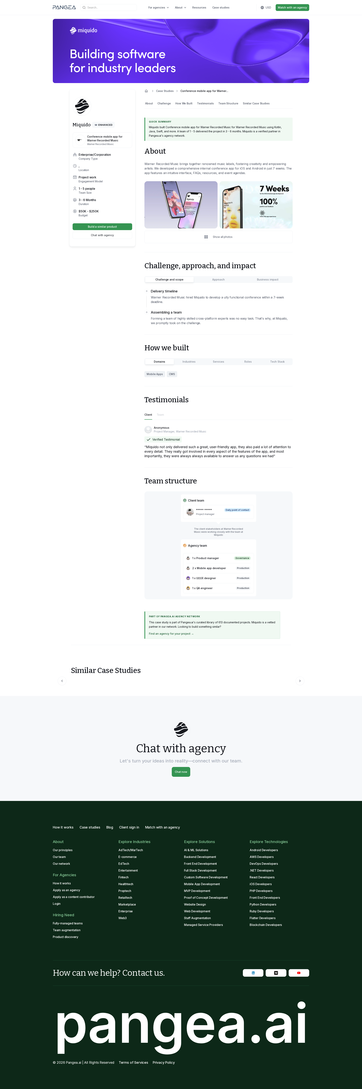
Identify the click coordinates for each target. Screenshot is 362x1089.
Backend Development (200, 857)
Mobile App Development (202, 884)
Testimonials (205, 103)
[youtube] (299, 973)
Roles (248, 361)
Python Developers (263, 904)
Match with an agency (292, 7)
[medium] (276, 973)
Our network (61, 863)
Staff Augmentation (197, 918)
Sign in (241, 7)
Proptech (124, 891)
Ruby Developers (262, 911)
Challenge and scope (169, 279)
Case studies (220, 7)
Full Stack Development (200, 870)
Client (148, 414)
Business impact (267, 279)
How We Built (184, 103)
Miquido (82, 124)
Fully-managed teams (68, 923)
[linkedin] (253, 973)
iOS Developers (261, 884)
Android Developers (264, 850)
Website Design (195, 904)
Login (57, 904)
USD (268, 7)
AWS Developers (262, 857)
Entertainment (128, 870)
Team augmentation (67, 930)
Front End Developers (265, 897)
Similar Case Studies (256, 103)
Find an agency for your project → (171, 633)
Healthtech (125, 884)
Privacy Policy (164, 1062)
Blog (109, 827)
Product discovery (65, 937)
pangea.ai (181, 1023)
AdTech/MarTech (130, 850)
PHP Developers (261, 891)
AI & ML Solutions (196, 850)
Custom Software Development (206, 877)
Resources (199, 7)
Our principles (62, 850)
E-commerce (127, 857)
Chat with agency (102, 235)
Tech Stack (277, 361)
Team (160, 414)
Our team (59, 857)
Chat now (181, 771)
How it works (63, 827)
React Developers (262, 877)
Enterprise (125, 911)
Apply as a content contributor (74, 897)
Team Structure (228, 103)
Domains (159, 361)
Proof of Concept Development (206, 897)
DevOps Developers (264, 863)
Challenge (164, 103)
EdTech (123, 863)
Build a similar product (102, 226)
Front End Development (200, 863)
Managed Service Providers (203, 925)
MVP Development (197, 891)
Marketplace (127, 904)
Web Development (197, 911)
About (179, 7)
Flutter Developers (262, 918)
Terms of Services (133, 1062)
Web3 (122, 918)
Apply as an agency (66, 890)
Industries (189, 361)
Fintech (123, 877)
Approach (218, 279)
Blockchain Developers (266, 925)
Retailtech (125, 897)
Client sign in (129, 827)
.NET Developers (261, 870)
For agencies (156, 7)
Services (218, 361)
